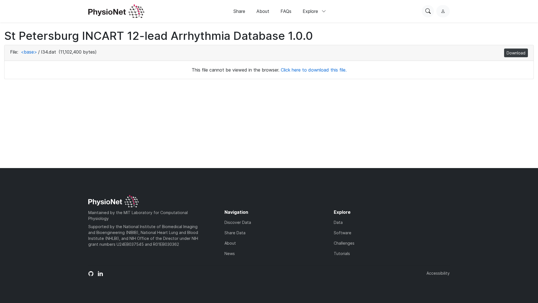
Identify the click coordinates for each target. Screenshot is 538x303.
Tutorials (342, 253)
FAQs (285, 11)
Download (516, 52)
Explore (311, 11)
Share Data (234, 232)
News (229, 253)
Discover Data (237, 222)
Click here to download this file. (314, 70)
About (262, 11)
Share (239, 11)
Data (338, 222)
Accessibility (438, 273)
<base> (29, 52)
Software (342, 232)
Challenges (344, 243)
